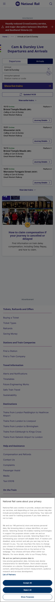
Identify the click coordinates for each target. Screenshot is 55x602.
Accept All (27, 583)
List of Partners (9, 574)
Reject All (27, 590)
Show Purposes (27, 597)
